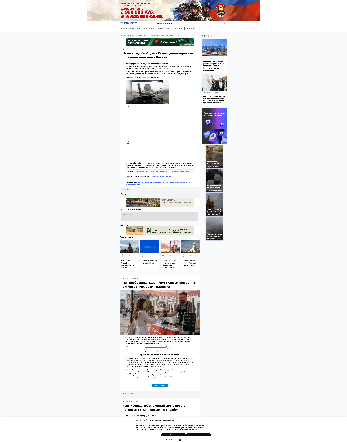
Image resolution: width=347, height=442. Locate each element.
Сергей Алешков (129, 393)
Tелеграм (160, 176)
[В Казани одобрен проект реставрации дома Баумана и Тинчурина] (149, 246)
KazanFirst (127, 189)
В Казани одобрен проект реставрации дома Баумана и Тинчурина (149, 261)
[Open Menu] (121, 23)
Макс (154, 176)
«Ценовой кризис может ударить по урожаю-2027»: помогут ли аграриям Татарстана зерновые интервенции (214, 65)
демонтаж (127, 194)
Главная (123, 35)
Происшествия (168, 29)
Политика (147, 29)
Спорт (153, 29)
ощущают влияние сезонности (155, 347)
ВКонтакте (168, 176)
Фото (176, 29)
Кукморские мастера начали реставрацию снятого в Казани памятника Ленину (162, 171)
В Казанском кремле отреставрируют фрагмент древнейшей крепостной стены (189, 262)
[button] (154, 133)
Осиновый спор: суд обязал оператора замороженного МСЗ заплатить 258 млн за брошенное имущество (214, 99)
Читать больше (160, 385)
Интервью (140, 29)
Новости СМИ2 (124, 225)
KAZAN (130, 23)
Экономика (131, 29)
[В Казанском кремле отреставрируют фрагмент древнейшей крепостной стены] (190, 246)
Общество (124, 29)
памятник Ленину (138, 194)
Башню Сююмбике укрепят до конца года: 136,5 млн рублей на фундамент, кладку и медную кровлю (128, 263)
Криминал (159, 29)
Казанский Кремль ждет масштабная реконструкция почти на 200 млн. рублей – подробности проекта (169, 263)
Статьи (181, 29)
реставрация (149, 194)
